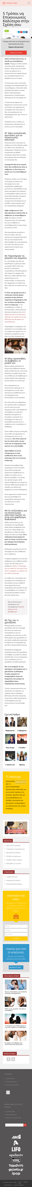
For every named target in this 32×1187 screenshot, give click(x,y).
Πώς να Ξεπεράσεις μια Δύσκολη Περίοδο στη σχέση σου (16, 992)
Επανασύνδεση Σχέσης (14, 884)
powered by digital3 (18, 1185)
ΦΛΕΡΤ (20, 1182)
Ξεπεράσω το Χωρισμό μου (15, 849)
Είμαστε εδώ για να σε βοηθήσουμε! (16, 609)
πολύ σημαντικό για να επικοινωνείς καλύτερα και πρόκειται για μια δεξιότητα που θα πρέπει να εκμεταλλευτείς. (15, 317)
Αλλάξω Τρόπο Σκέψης (14, 860)
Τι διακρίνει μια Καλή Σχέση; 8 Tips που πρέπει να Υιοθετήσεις (15, 1026)
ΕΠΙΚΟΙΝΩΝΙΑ (8, 1185)
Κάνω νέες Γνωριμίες (13, 845)
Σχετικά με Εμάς (10, 1111)
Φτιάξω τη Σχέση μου (13, 856)
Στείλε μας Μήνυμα (11, 1114)
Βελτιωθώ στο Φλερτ (13, 853)
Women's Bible (9, 34)
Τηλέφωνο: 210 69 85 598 (13, 1118)
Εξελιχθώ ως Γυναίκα (13, 863)
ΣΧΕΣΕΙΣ (26, 1182)
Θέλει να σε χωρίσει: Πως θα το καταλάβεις (15, 1009)
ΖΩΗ (20, 1183)
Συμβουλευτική (11, 877)
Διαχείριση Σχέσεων (13, 880)
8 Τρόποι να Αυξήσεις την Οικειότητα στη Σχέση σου (14, 1043)
